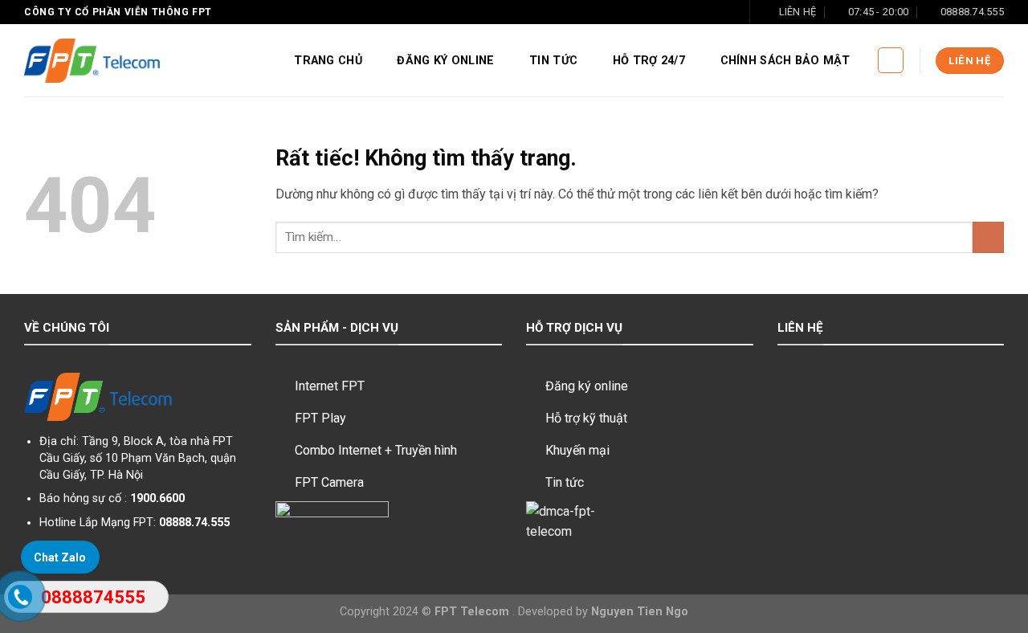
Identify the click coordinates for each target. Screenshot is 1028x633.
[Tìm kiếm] (891, 60)
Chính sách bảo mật (785, 60)
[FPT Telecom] (92, 61)
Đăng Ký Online (445, 60)
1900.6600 (157, 498)
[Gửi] (988, 237)
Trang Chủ (328, 60)
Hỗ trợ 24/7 (649, 60)
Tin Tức (553, 60)
